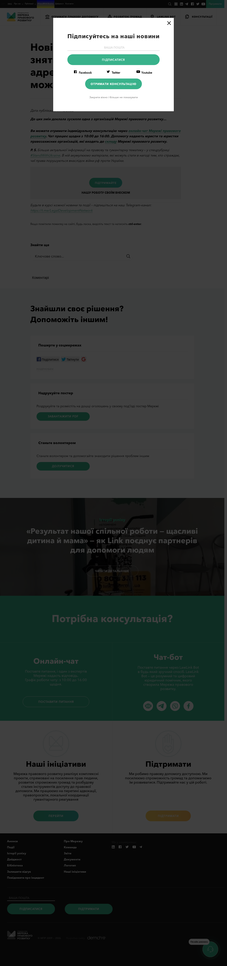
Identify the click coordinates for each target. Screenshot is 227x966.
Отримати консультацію (113, 84)
